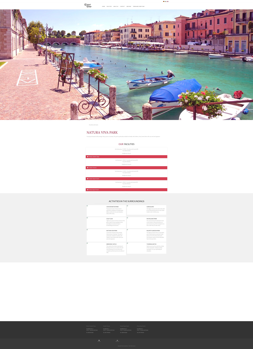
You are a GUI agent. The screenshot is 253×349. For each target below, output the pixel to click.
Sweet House (92, 167)
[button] (19, 68)
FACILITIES (109, 6)
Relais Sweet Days (94, 156)
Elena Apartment (94, 189)
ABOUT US (115, 6)
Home (103, 6)
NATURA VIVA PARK (102, 132)
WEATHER (129, 6)
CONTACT (122, 6)
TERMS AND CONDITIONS (138, 6)
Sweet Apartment (94, 178)
